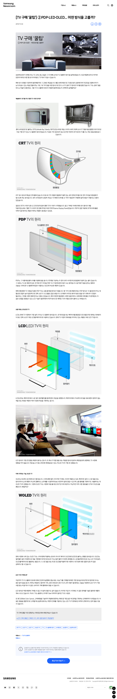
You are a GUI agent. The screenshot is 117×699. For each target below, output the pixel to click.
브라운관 (58, 627)
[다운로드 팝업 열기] (114, 688)
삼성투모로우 (73, 627)
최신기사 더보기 (57, 661)
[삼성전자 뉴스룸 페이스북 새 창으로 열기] (14, 687)
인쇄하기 (99, 24)
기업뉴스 (63, 5)
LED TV (31, 627)
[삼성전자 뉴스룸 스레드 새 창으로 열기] (23, 687)
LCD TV (25, 627)
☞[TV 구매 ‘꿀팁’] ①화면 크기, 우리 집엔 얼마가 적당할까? (35, 618)
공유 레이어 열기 (96, 24)
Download (92, 24)
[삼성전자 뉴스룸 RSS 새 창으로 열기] (32, 687)
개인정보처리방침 (90, 678)
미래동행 (84, 5)
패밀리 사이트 (90, 687)
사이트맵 (69, 678)
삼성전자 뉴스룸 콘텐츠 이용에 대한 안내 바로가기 (37, 652)
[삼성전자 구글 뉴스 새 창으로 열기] (36, 687)
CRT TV (18, 627)
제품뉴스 (73, 5)
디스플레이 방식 (50, 627)
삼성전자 (65, 627)
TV (43, 627)
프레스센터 (96, 5)
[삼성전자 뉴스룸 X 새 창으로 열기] (18, 687)
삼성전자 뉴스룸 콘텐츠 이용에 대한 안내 (105, 678)
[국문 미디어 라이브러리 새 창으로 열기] (27, 687)
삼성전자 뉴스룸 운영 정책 (78, 678)
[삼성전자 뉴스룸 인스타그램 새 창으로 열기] (9, 687)
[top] (114, 696)
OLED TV (37, 627)
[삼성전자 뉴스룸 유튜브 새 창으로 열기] (5, 687)
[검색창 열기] (108, 5)
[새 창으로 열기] (111, 687)
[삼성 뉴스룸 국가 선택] (112, 5)
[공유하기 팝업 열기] (114, 692)
